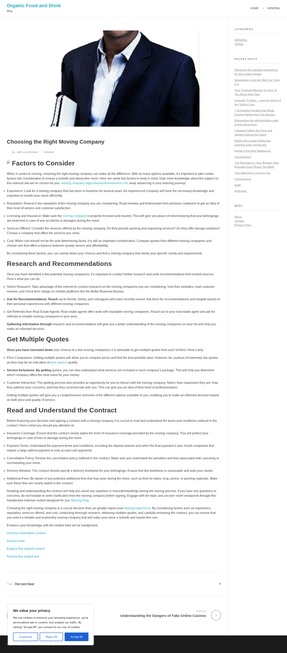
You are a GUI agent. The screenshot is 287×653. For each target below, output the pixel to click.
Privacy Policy (242, 225)
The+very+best (24, 583)
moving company (74, 216)
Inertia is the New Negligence (252, 150)
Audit (237, 185)
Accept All (76, 636)
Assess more (16, 541)
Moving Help (80, 500)
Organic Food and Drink (34, 5)
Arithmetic (240, 191)
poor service (58, 362)
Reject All (51, 636)
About (238, 216)
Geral (239, 44)
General (49, 152)
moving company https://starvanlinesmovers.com (94, 183)
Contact (239, 220)
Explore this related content (26, 548)
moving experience (137, 508)
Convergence (242, 156)
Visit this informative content (26, 533)
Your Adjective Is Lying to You (252, 172)
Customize (25, 636)
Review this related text (23, 556)
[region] (51, 624)
